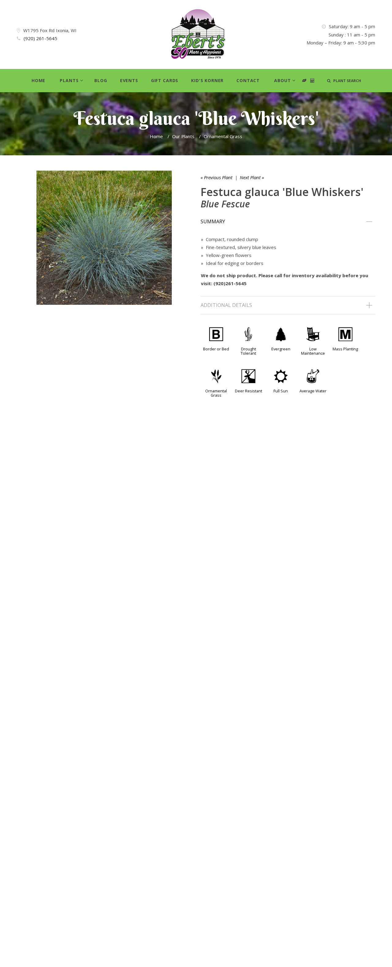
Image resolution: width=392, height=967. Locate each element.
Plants (69, 80)
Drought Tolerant (248, 351)
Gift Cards (164, 80)
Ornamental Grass (223, 136)
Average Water (313, 391)
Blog (100, 80)
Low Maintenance (313, 351)
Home (38, 80)
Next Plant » (252, 177)
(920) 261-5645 (40, 38)
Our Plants (183, 136)
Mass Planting (345, 349)
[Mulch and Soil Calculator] (312, 80)
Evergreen (280, 349)
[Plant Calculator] (304, 80)
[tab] (288, 222)
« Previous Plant (216, 177)
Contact (248, 80)
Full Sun (280, 391)
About (282, 80)
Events (129, 80)
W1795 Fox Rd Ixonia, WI (50, 30)
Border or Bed (216, 349)
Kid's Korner (207, 80)
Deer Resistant (248, 391)
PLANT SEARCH (345, 80)
